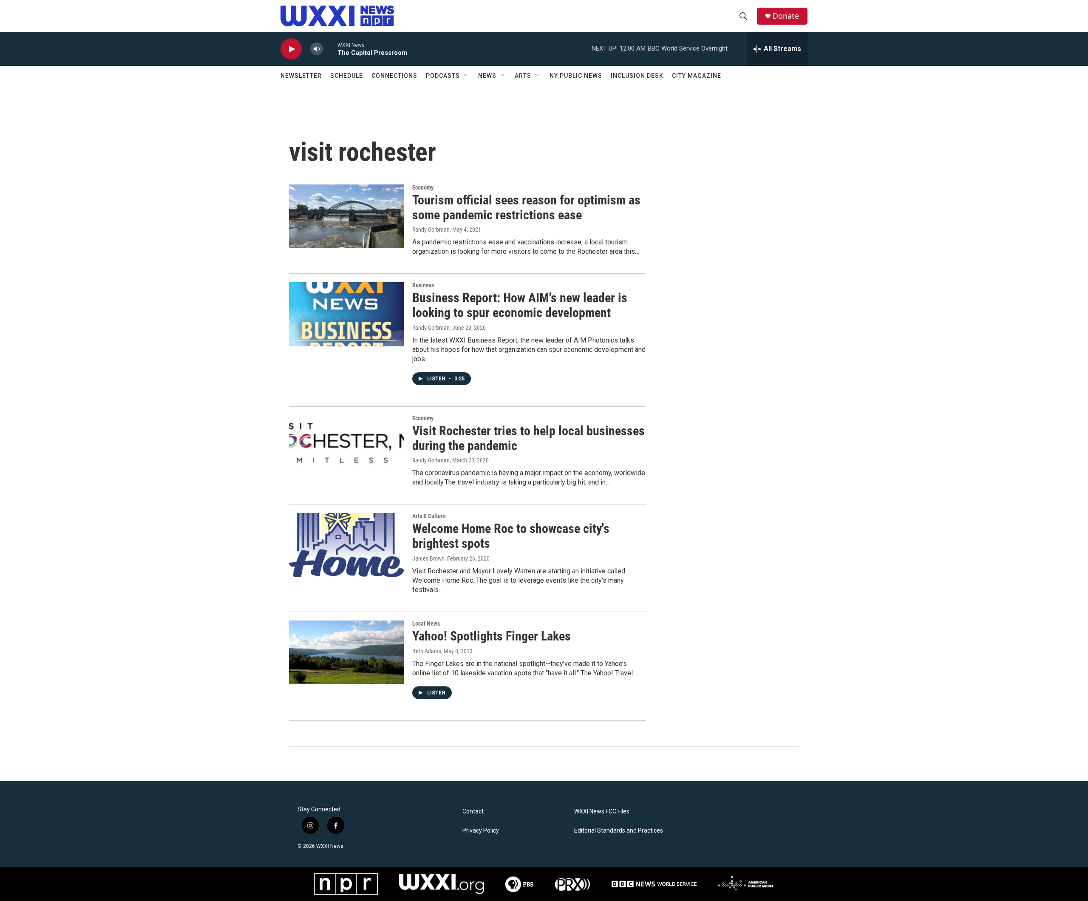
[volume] (316, 49)
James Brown (428, 558)
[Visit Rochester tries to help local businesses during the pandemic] (346, 447)
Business (423, 285)
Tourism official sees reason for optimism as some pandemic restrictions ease (526, 207)
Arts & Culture (429, 516)
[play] (291, 49)
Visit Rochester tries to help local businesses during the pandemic (528, 438)
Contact (473, 811)
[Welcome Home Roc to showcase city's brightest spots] (346, 545)
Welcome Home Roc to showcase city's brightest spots (510, 536)
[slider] (330, 48)
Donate (786, 15)
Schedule (346, 75)
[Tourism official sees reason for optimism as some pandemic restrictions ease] (346, 216)
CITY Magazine (696, 75)
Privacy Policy (480, 830)
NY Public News (576, 75)
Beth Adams (426, 651)
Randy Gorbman (431, 229)
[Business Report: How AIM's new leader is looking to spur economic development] (346, 314)
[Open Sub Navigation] (466, 75)
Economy (423, 187)
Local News (426, 623)
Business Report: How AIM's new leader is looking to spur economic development (519, 305)
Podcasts (443, 75)
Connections (394, 75)
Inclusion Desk (637, 75)
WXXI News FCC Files (601, 811)
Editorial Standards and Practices (618, 830)
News (487, 75)
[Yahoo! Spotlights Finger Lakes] (346, 652)
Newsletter (301, 75)
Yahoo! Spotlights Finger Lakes (491, 636)
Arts (523, 75)
